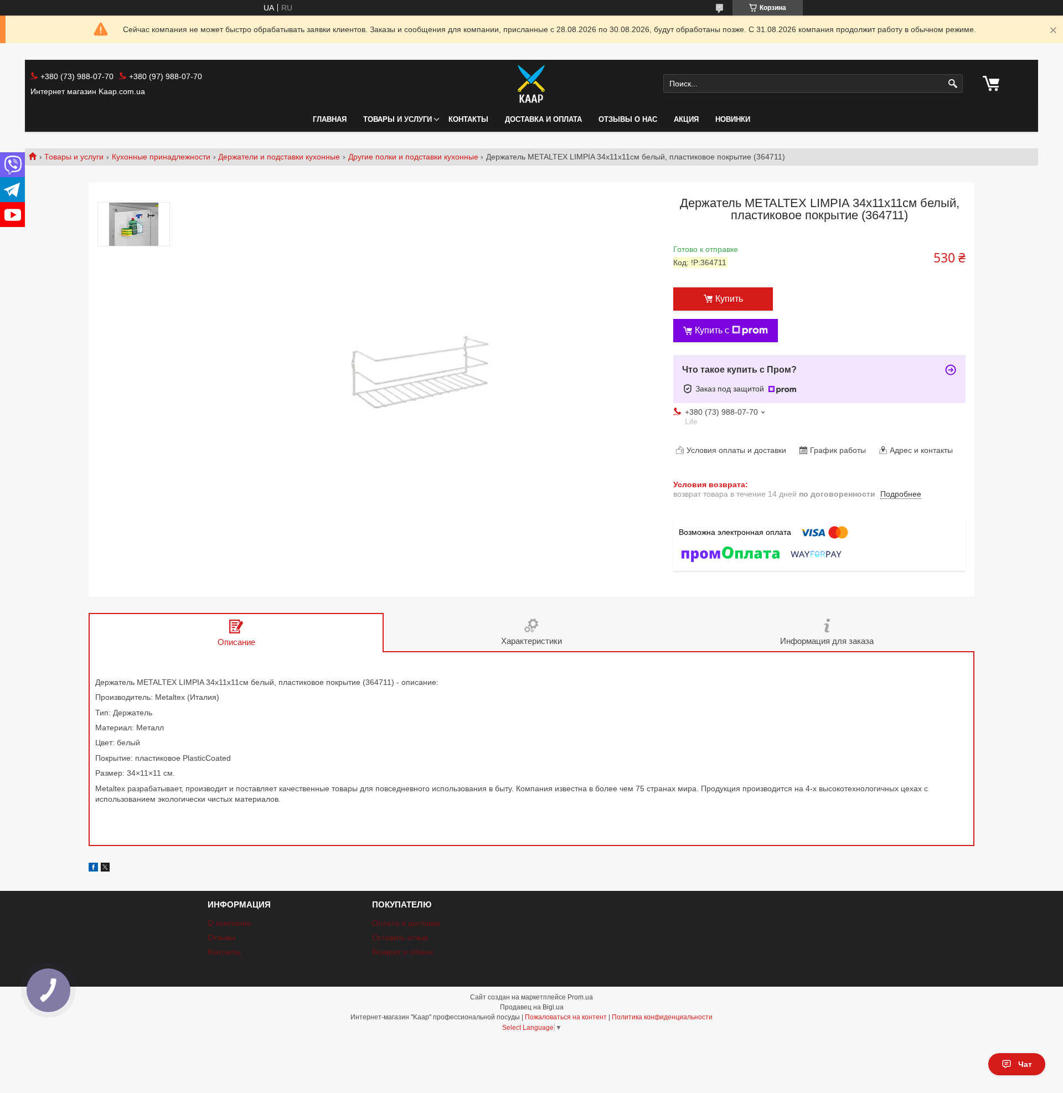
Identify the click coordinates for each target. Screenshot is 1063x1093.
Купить (729, 298)
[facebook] (93, 868)
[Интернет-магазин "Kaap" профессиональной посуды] (531, 83)
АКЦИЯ (686, 119)
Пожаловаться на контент (566, 1017)
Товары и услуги (397, 119)
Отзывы (221, 937)
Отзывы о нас (627, 119)
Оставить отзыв (400, 937)
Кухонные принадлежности (161, 156)
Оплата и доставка (406, 923)
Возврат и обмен (402, 951)
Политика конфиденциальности (662, 1017)
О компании (229, 923)
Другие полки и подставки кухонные (413, 156)
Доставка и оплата (543, 119)
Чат (1025, 1064)
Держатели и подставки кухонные (279, 156)
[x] (105, 868)
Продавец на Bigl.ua (532, 1007)
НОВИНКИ (732, 119)
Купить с (712, 330)
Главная (330, 119)
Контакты (468, 119)
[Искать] (953, 83)
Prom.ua (580, 997)
